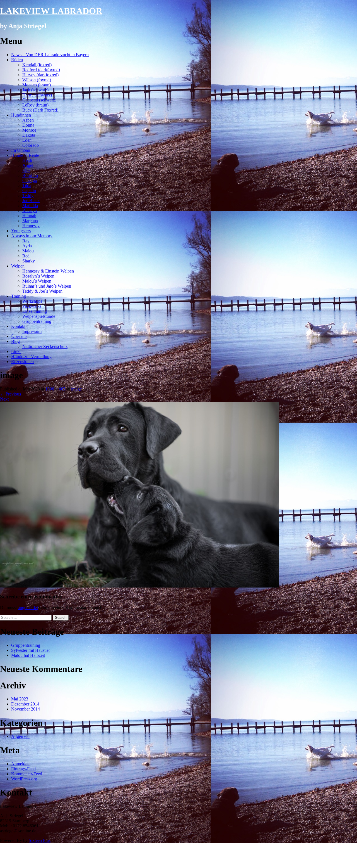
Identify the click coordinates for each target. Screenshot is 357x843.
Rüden (17, 59)
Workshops (32, 301)
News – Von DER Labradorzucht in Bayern (50, 54)
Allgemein (20, 736)
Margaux (30, 220)
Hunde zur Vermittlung (31, 356)
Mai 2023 (19, 699)
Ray (26, 240)
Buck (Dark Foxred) (40, 110)
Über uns (19, 336)
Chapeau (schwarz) (39, 100)
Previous (10, 394)
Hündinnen (21, 115)
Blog (15, 341)
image (76, 389)
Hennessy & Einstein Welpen (48, 271)
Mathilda (30, 205)
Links (16, 351)
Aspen (28, 120)
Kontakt (18, 326)
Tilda (26, 185)
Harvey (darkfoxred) (40, 74)
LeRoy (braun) (35, 105)
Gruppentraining (36, 321)
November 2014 (25, 709)
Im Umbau (20, 150)
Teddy (27, 195)
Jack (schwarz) (35, 89)
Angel (27, 165)
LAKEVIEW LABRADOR (51, 11)
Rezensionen (22, 361)
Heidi (27, 160)
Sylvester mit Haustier (30, 650)
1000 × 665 (55, 389)
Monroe (29, 130)
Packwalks (31, 306)
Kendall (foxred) (37, 64)
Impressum (32, 331)
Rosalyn (29, 210)
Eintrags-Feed (23, 768)
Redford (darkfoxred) (41, 69)
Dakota (28, 135)
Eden (27, 140)
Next (7, 399)
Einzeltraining (34, 311)
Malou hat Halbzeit (28, 655)
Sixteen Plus (39, 840)
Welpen (18, 266)
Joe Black (31, 200)
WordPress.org (24, 778)
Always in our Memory (31, 235)
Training (18, 296)
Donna (28, 125)
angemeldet (28, 607)
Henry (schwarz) (37, 95)
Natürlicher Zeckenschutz (44, 346)
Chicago (29, 180)
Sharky (28, 261)
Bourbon (30, 175)
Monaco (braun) (36, 84)
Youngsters (21, 230)
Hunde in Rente (25, 155)
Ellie (26, 170)
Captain (29, 190)
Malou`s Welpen (36, 281)
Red (26, 256)
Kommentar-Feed (26, 773)
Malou (28, 250)
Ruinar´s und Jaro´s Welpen (46, 286)
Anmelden (20, 763)
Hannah (29, 215)
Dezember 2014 (25, 704)
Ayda (27, 245)
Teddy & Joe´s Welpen (42, 291)
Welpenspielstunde (38, 316)
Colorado (30, 145)
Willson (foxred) (36, 79)
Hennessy (31, 225)
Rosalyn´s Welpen (38, 276)
